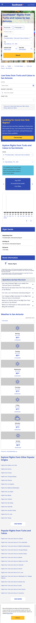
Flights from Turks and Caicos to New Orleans (13, 589)
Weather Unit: (30, 318)
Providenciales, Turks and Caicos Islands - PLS (17, 38)
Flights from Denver (6, 469)
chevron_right (32, 184)
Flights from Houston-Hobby (8, 510)
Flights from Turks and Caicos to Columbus (12, 593)
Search (18, 55)
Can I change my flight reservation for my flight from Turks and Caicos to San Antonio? (16, 297)
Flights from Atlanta (6, 495)
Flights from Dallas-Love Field (9, 465)
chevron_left (3, 184)
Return (21, 47)
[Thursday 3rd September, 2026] (13, 212)
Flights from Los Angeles (7, 484)
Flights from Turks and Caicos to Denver (11, 568)
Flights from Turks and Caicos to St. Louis (12, 572)
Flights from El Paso (6, 472)
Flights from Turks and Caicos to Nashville (12, 565)
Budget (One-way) (7, 89)
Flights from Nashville (6, 506)
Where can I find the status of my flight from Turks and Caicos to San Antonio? (16, 301)
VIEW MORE (18, 524)
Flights (9, 66)
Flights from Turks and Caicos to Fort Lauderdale (14, 542)
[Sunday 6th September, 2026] (21, 212)
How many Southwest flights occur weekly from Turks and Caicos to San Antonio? (15, 284)
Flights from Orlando (6, 499)
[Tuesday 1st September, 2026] (7, 212)
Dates (3, 82)
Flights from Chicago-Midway (8, 476)
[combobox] (18, 155)
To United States (18, 66)
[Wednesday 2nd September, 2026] (10, 212)
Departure (7, 47)
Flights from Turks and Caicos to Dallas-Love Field (14, 561)
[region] (18, 613)
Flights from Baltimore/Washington (10, 488)
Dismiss (18, 617)
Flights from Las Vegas (7, 491)
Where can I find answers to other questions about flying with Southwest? (16, 305)
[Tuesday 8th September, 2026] (26, 212)
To (5, 42)
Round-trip (7, 27)
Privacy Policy (10, 613)
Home (2, 66)
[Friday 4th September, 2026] (15, 212)
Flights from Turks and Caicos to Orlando (12, 538)
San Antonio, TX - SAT (10, 44)
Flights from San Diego (7, 503)
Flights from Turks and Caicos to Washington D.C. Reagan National (16, 577)
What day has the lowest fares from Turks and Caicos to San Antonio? (16, 289)
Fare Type (4, 96)
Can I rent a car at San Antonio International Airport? (16, 293)
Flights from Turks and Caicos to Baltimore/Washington (15, 546)
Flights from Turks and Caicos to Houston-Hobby (14, 553)
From (6, 36)
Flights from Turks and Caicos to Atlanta (11, 557)
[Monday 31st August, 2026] (5, 212)
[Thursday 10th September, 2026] (32, 212)
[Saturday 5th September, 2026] (18, 212)
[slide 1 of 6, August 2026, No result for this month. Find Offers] (17, 184)
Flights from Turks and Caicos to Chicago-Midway (14, 550)
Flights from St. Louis (6, 514)
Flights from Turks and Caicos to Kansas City (13, 581)
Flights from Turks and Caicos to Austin (11, 585)
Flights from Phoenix (6, 480)
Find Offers (18, 186)
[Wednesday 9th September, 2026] (29, 212)
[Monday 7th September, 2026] (24, 212)
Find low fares (18, 137)
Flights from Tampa (6, 518)
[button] (2, 4)
